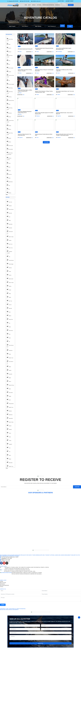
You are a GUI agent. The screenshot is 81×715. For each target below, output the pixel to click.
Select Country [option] (12, 26)
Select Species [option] (38, 26)
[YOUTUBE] (4, 563)
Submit (2, 604)
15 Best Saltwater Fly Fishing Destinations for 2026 (17, 569)
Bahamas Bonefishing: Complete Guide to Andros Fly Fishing (27, 572)
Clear (70, 26)
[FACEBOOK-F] (1, 563)
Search (62, 25)
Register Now (40, 643)
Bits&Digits (15, 609)
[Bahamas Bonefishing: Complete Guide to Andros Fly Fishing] (6, 575)
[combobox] (14, 26)
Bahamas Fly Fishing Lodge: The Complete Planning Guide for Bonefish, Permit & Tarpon (27, 567)
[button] (46, 142)
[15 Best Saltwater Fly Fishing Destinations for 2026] (2, 570)
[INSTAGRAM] (7, 563)
